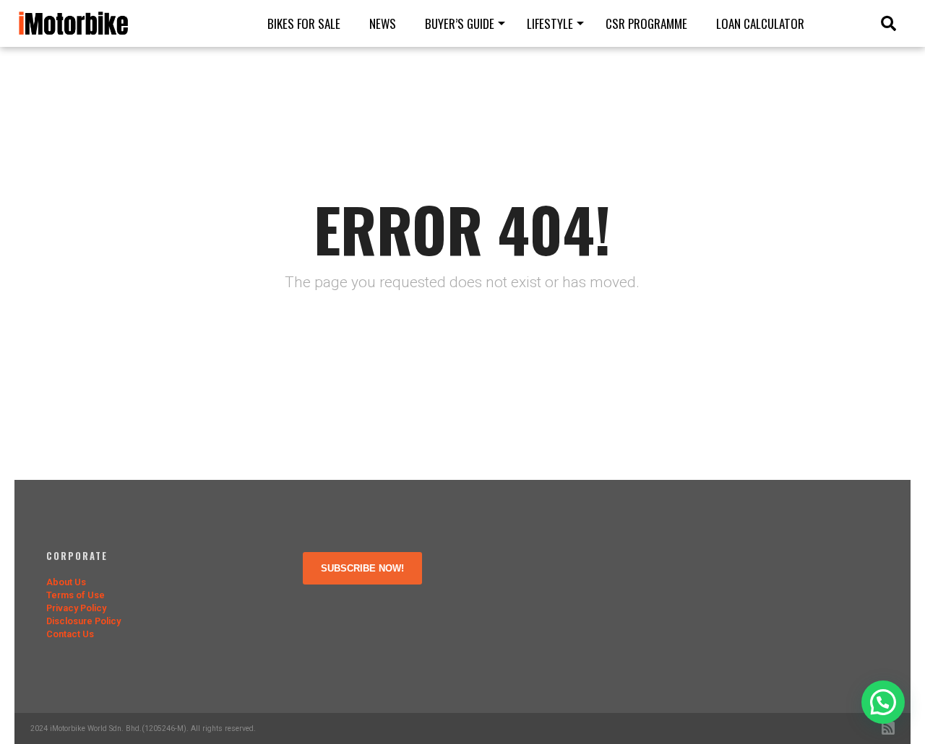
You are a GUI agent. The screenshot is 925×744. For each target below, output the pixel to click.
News (382, 23)
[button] (883, 702)
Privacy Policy (76, 608)
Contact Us (70, 634)
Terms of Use (75, 595)
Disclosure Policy (83, 621)
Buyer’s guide (459, 23)
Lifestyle (550, 23)
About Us (66, 582)
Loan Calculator (760, 23)
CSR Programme (646, 23)
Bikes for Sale (303, 23)
